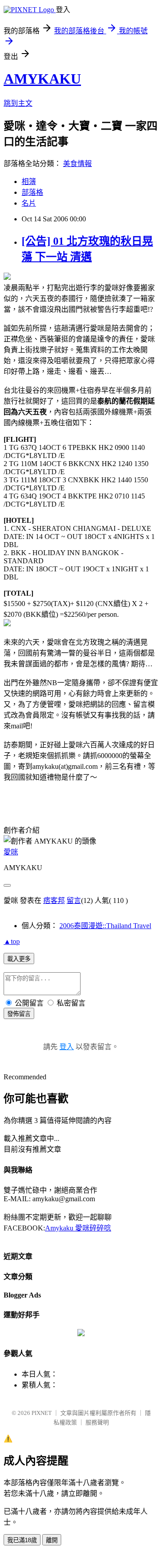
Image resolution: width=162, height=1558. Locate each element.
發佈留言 (19, 1013)
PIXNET (42, 1413)
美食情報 (77, 163)
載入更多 (19, 959)
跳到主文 (18, 103)
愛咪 (11, 852)
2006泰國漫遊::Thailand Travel (105, 925)
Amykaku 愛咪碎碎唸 (78, 1228)
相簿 (29, 181)
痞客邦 (54, 900)
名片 (29, 203)
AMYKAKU (42, 79)
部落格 (32, 192)
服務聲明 (97, 1422)
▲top (12, 941)
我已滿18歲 (22, 1540)
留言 (74, 900)
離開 (52, 1540)
